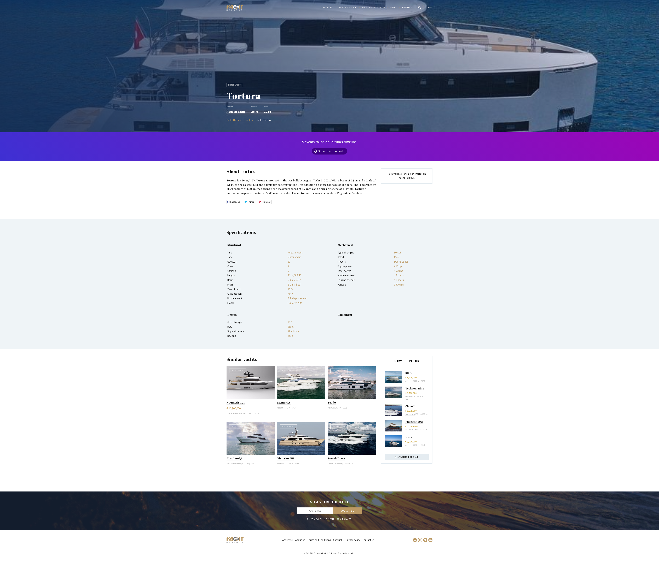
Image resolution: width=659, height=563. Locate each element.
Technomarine (414, 388)
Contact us (368, 540)
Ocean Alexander (234, 464)
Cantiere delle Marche (236, 413)
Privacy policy (353, 540)
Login (429, 7)
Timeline (407, 7)
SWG (408, 373)
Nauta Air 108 (236, 402)
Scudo (332, 402)
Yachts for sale (347, 7)
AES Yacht (409, 429)
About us (300, 540)
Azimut (280, 408)
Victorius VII (285, 458)
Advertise (287, 540)
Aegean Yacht (236, 112)
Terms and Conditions (319, 540)
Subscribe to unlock (331, 151)
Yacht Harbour (235, 8)
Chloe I (409, 406)
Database (326, 7)
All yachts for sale (406, 457)
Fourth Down (336, 458)
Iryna (408, 437)
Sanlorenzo (281, 464)
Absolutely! (234, 458)
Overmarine (410, 396)
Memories (284, 402)
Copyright (338, 540)
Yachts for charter (373, 7)
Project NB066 (414, 421)
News (393, 7)
